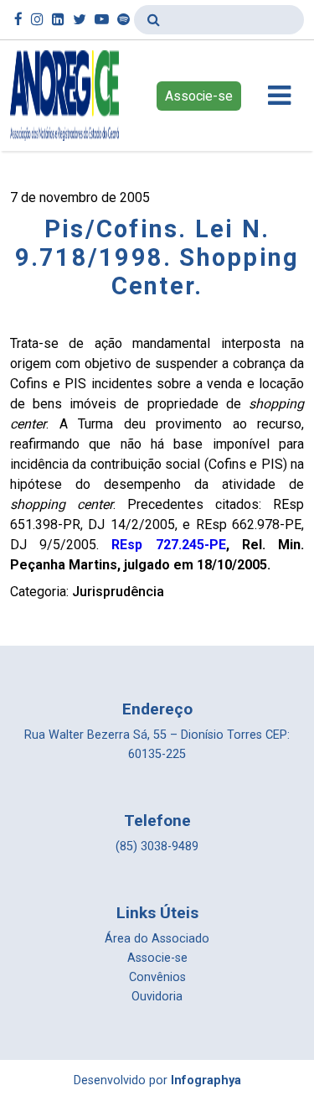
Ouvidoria (157, 996)
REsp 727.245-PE (168, 545)
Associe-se (199, 96)
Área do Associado (157, 939)
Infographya (206, 1080)
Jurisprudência (118, 592)
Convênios (157, 977)
